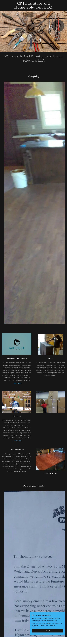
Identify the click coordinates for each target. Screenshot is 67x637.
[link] (33, 8)
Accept (47, 631)
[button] (16, 383)
